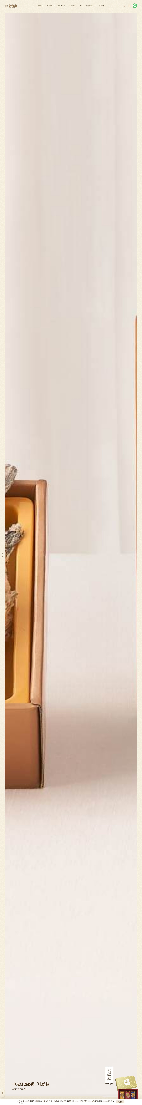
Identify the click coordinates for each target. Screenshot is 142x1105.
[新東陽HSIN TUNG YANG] (11, 6)
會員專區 (102, 6)
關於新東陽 (89, 6)
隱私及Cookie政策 (89, 1101)
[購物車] (124, 6)
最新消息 (40, 6)
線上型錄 (72, 6)
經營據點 (50, 6)
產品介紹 (60, 6)
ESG (80, 6)
